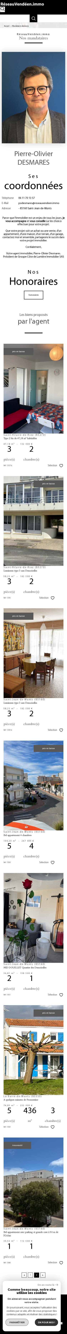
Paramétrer (17, 1322)
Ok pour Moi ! (46, 1322)
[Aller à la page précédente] (24, 1275)
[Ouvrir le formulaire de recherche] (2, 9)
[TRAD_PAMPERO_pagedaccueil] (22, 6)
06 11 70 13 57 (26, 198)
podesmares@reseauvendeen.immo (38, 203)
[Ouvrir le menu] (62, 16)
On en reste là (46, 1285)
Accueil (6, 26)
